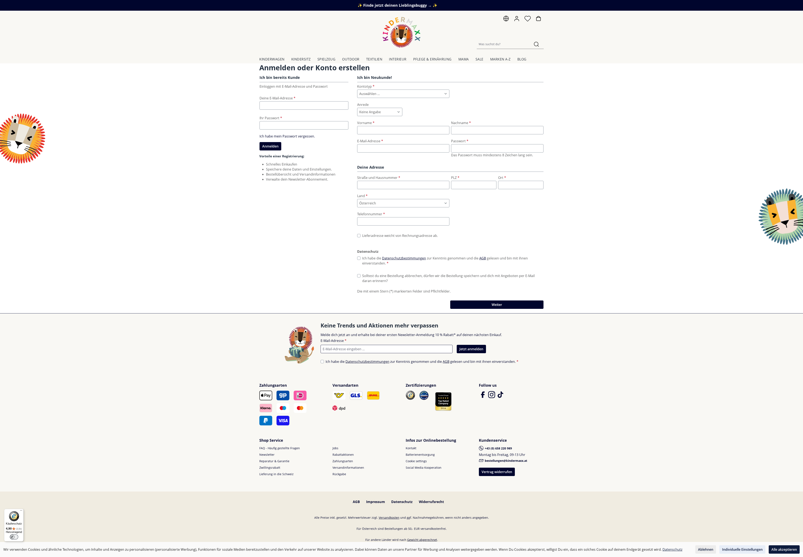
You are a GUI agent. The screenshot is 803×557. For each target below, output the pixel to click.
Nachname (461, 123)
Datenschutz (402, 501)
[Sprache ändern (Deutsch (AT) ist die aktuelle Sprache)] (506, 19)
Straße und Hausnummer (378, 177)
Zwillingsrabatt (269, 468)
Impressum (375, 501)
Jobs (335, 448)
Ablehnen (705, 549)
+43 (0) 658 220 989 (498, 448)
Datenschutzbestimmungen (404, 258)
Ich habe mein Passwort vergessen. (287, 136)
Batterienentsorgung (420, 455)
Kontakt (411, 448)
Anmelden (270, 146)
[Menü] (21, 511)
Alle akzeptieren (784, 549)
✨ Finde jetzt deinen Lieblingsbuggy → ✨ (397, 5)
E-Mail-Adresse (370, 141)
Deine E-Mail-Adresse (277, 98)
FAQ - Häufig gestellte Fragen (279, 448)
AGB (482, 258)
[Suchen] (536, 44)
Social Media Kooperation (423, 468)
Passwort (459, 141)
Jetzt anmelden (471, 349)
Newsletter (267, 455)
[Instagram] (492, 396)
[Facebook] (483, 396)
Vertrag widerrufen (497, 472)
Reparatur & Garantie (274, 461)
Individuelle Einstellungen (742, 549)
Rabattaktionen (343, 455)
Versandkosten (389, 518)
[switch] (14, 536)
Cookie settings (416, 461)
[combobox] (503, 44)
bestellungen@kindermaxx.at (505, 461)
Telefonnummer (371, 214)
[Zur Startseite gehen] (401, 32)
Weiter (497, 304)
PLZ (455, 177)
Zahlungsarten (342, 461)
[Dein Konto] (516, 18)
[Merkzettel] (527, 19)
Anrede (363, 104)
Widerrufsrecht (431, 501)
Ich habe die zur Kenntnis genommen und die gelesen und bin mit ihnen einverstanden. (445, 261)
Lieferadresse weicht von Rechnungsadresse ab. (400, 235)
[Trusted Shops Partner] (443, 401)
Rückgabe (339, 474)
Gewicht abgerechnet (422, 540)
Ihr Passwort (271, 118)
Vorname (366, 123)
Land (362, 196)
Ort (502, 177)
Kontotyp (366, 86)
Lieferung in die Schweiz (276, 474)
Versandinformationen (348, 468)
